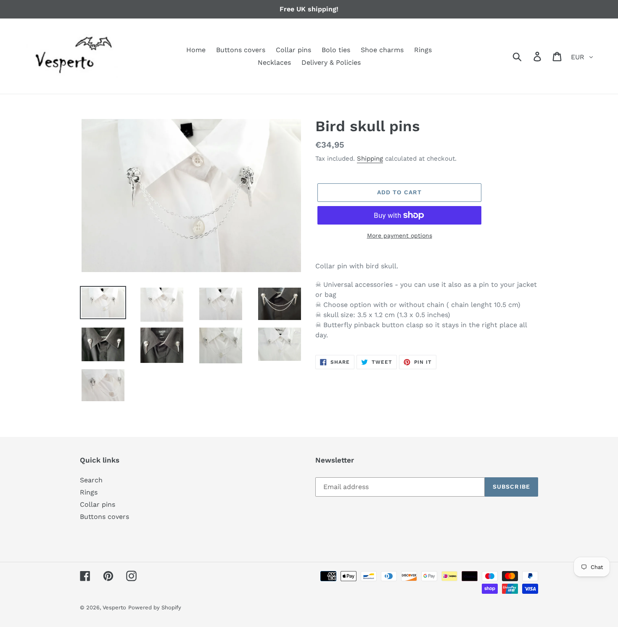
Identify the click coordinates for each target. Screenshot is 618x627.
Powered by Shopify (154, 607)
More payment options (399, 235)
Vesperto (114, 607)
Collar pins (97, 504)
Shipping (370, 158)
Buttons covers (104, 517)
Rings (89, 492)
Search (91, 480)
